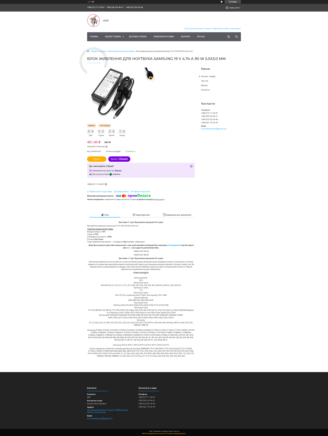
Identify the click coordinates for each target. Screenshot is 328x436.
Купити (97, 159)
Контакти (185, 37)
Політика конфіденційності (176, 433)
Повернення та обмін (163, 37)
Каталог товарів (113, 37)
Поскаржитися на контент (155, 433)
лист (128, 248)
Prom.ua (176, 431)
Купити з (115, 159)
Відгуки (204, 85)
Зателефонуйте (174, 245)
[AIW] (93, 20)
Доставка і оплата (138, 37)
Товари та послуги (98, 51)
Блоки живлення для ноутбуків (121, 51)
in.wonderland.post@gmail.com (214, 129)
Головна (94, 37)
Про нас (201, 37)
